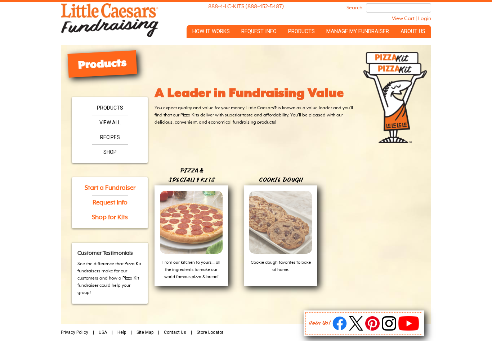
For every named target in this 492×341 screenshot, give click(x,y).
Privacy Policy (74, 332)
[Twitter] (356, 329)
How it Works (211, 31)
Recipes (110, 137)
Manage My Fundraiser (357, 31)
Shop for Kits (110, 217)
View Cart (403, 19)
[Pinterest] (372, 329)
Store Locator (210, 332)
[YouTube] (408, 329)
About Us (413, 31)
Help (121, 332)
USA (103, 332)
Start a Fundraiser (110, 188)
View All (110, 122)
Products (301, 31)
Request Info (259, 31)
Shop (110, 152)
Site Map (145, 332)
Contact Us (175, 332)
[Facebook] (339, 329)
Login (424, 19)
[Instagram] (389, 329)
